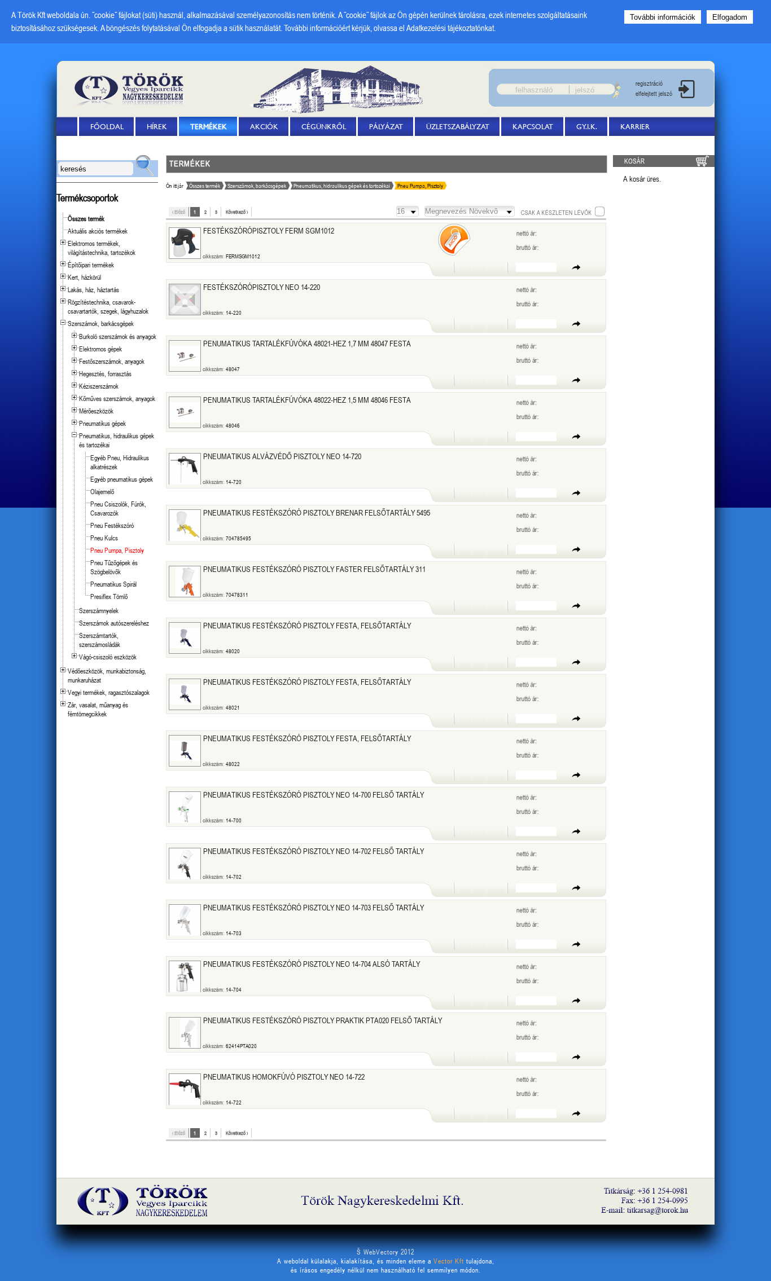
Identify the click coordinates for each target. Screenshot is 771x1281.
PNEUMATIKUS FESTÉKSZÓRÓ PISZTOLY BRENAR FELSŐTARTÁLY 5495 (316, 512)
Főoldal (107, 126)
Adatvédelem (94, 145)
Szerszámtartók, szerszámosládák (99, 640)
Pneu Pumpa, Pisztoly (117, 549)
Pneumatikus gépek (102, 423)
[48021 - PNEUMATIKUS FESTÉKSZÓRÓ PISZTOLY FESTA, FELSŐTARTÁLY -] (184, 694)
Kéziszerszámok (99, 385)
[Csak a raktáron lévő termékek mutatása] (562, 211)
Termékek (208, 126)
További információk (662, 17)
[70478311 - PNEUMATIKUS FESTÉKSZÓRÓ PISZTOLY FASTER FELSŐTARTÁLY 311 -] (187, 581)
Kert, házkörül (84, 276)
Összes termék (86, 218)
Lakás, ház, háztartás (93, 289)
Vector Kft (448, 1260)
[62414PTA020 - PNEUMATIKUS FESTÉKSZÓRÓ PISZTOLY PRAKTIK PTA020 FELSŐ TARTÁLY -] (188, 1033)
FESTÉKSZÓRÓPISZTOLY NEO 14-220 (261, 287)
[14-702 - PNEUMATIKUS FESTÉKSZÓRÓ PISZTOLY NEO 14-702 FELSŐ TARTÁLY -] (184, 863)
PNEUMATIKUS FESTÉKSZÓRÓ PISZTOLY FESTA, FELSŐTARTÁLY (307, 625)
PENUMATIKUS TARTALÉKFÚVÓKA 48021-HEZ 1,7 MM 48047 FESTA (307, 343)
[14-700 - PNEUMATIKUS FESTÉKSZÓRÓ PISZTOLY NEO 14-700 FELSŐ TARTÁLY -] (184, 807)
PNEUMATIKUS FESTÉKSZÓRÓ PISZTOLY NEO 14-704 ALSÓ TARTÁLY (311, 964)
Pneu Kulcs (104, 537)
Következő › (237, 211)
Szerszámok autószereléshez (114, 622)
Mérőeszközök (96, 410)
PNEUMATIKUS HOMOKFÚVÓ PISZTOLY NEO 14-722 (284, 1076)
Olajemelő (102, 491)
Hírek (157, 126)
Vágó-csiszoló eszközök (108, 656)
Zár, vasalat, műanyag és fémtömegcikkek (98, 709)
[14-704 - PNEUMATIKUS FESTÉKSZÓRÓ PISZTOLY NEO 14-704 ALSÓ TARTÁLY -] (184, 976)
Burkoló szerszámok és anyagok (117, 336)
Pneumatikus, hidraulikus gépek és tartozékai (341, 186)
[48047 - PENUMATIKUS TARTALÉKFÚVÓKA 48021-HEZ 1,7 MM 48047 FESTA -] (184, 356)
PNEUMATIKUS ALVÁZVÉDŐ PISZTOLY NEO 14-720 (282, 456)
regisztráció (649, 83)
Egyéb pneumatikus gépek (121, 478)
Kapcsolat (532, 126)
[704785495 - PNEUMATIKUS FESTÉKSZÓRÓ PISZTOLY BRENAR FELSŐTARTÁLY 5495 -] (184, 525)
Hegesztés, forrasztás (105, 373)
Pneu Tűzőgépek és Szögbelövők (114, 567)
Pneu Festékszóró (112, 525)
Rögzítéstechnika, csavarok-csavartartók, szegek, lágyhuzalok (108, 306)
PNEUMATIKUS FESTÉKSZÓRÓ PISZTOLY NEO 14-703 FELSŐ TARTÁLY (313, 907)
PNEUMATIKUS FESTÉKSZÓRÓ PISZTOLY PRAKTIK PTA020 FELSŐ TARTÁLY (323, 1020)
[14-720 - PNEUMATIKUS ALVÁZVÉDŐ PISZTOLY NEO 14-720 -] (184, 469)
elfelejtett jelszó (654, 93)
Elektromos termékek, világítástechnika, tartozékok (101, 248)
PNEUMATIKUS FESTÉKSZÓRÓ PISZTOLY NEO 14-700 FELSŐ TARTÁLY (313, 794)
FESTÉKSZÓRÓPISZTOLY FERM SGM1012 (268, 230)
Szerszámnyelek (99, 610)
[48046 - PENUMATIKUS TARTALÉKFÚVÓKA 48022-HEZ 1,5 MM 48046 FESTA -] (184, 412)
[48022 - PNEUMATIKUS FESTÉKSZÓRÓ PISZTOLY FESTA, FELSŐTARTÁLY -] (184, 751)
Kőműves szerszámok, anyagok (117, 398)
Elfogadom (729, 17)
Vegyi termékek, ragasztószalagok (109, 692)
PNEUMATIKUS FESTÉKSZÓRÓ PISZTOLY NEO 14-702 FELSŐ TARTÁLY (313, 851)
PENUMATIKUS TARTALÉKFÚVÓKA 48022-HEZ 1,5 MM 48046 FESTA (307, 399)
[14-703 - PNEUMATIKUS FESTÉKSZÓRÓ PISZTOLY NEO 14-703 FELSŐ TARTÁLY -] (184, 920)
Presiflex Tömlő (109, 596)
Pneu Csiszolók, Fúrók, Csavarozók (118, 508)
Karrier (635, 126)
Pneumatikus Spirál (113, 583)
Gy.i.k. (586, 126)
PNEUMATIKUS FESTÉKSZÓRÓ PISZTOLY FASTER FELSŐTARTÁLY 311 (314, 569)
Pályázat (386, 126)
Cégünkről (323, 126)
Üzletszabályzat (457, 126)
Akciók (264, 126)
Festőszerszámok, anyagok (111, 361)
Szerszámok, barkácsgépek (101, 323)
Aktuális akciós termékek (98, 230)
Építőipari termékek (91, 264)
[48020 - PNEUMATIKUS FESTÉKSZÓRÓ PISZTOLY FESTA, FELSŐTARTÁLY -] (184, 638)
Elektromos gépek (100, 348)
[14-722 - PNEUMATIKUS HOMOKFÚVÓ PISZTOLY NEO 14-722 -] (184, 1089)
